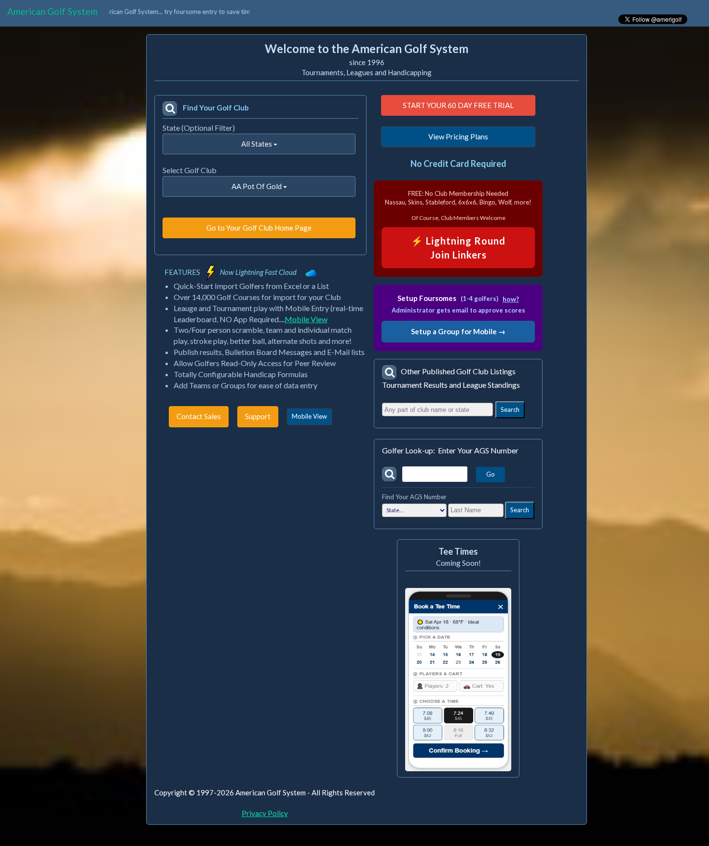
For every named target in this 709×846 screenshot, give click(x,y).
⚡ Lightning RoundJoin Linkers (458, 247)
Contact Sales (199, 416)
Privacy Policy (265, 813)
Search (510, 409)
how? (511, 299)
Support (258, 416)
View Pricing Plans (458, 136)
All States (257, 143)
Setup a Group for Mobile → (458, 331)
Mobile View (306, 319)
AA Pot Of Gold (257, 186)
